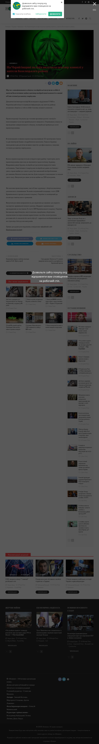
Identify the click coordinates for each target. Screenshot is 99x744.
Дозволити (55, 14)
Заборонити (40, 14)
